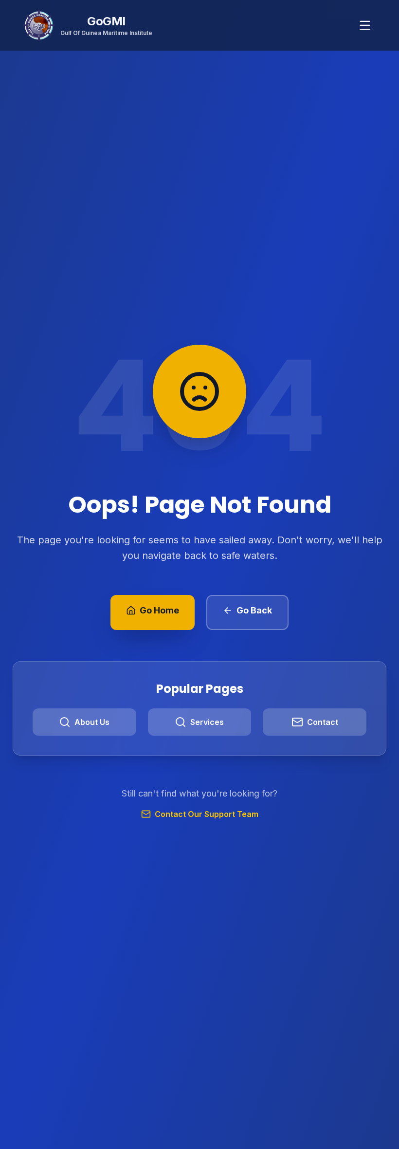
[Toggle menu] (365, 25)
